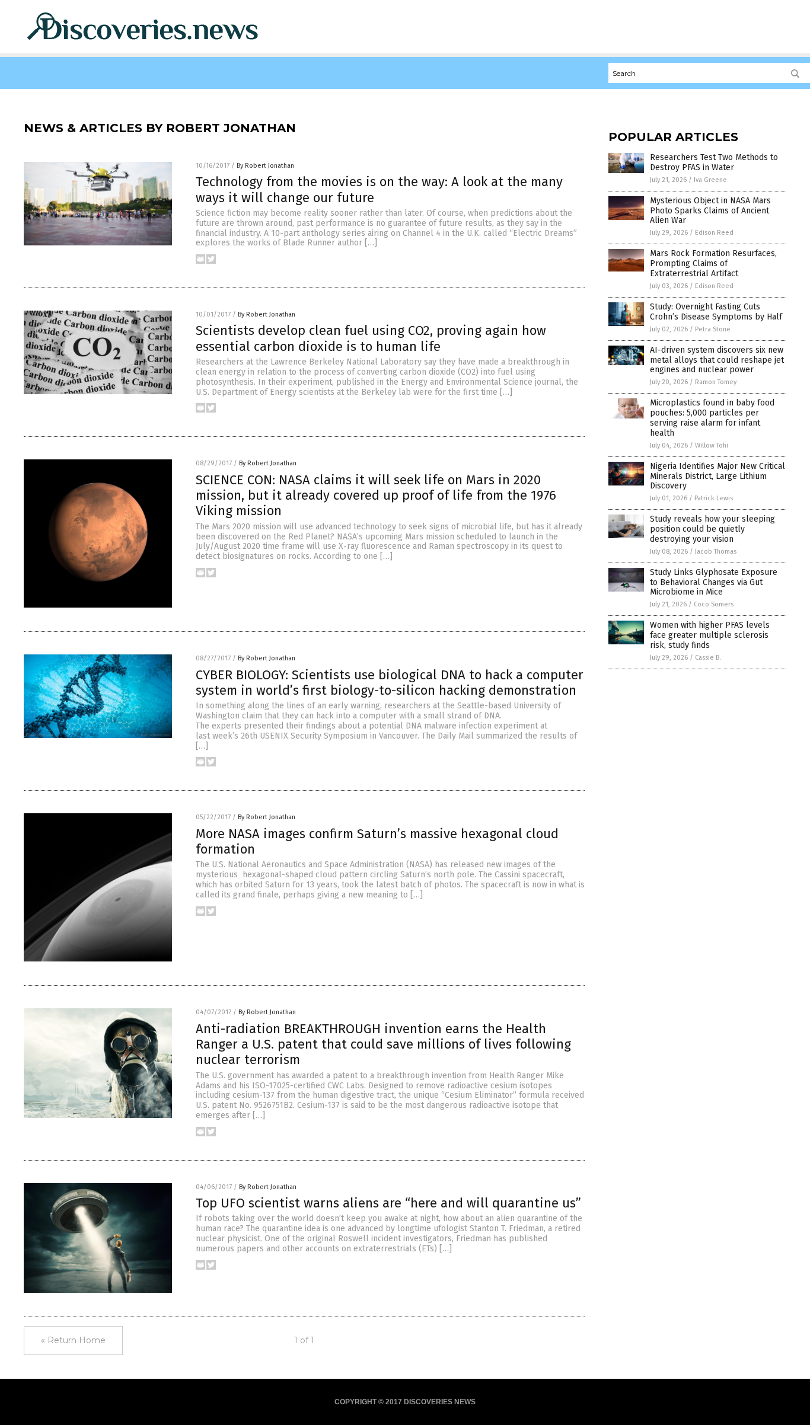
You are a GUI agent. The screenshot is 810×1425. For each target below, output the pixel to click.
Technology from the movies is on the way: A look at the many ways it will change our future (379, 189)
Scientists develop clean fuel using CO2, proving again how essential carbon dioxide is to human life (371, 338)
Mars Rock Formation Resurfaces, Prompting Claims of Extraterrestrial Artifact (713, 263)
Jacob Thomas (715, 551)
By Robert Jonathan (265, 166)
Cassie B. (708, 658)
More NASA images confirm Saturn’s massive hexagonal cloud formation (377, 841)
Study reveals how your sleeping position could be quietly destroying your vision (712, 529)
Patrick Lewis (713, 498)
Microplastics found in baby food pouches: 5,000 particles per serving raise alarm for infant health (712, 417)
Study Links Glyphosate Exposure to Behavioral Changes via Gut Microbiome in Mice (713, 582)
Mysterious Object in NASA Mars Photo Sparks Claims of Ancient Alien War (710, 211)
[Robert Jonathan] (142, 42)
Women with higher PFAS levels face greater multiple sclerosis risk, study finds (710, 635)
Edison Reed (714, 233)
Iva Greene (710, 180)
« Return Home (73, 1340)
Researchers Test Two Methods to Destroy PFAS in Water (714, 162)
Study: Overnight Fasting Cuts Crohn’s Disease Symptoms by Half (716, 312)
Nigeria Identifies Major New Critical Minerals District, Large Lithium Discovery (717, 476)
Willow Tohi (711, 445)
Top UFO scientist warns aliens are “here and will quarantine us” (388, 1203)
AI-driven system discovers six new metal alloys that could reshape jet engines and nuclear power (717, 360)
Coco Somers (714, 604)
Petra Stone (713, 329)
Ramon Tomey (715, 382)
